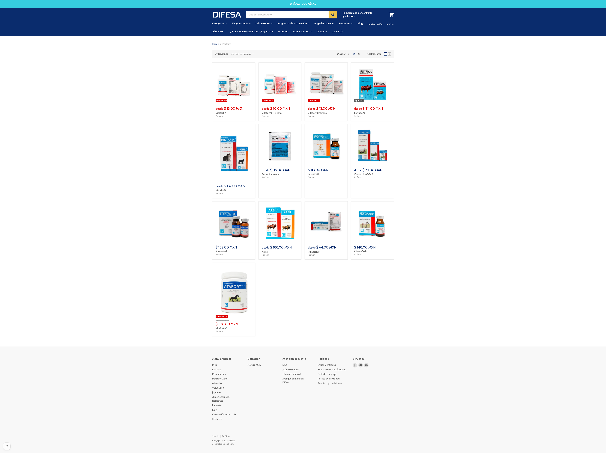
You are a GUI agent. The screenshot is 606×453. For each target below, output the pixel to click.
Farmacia (216, 369)
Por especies (219, 374)
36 (354, 54)
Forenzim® (222, 251)
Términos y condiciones (330, 383)
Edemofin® (360, 251)
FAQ (284, 365)
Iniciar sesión (375, 24)
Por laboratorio (220, 378)
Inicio (214, 365)
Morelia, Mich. (254, 365)
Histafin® (221, 190)
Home (215, 44)
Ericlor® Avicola (270, 174)
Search (215, 436)
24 (349, 54)
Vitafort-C (221, 328)
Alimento (217, 383)
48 (359, 54)
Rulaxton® (314, 251)
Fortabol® (359, 112)
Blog (214, 410)
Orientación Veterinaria (224, 414)
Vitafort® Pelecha (272, 112)
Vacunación (218, 387)
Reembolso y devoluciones (332, 369)
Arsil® (265, 251)
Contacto (217, 419)
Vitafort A (221, 112)
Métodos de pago (327, 374)
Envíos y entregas (327, 365)
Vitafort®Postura (317, 112)
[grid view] (385, 54)
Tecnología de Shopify (223, 444)
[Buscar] (333, 14)
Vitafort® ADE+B (363, 174)
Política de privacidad (329, 378)
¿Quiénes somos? (291, 374)
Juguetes (216, 392)
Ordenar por (221, 54)
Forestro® (313, 173)
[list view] (389, 54)
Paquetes (217, 405)
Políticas (226, 436)
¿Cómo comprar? (291, 369)
